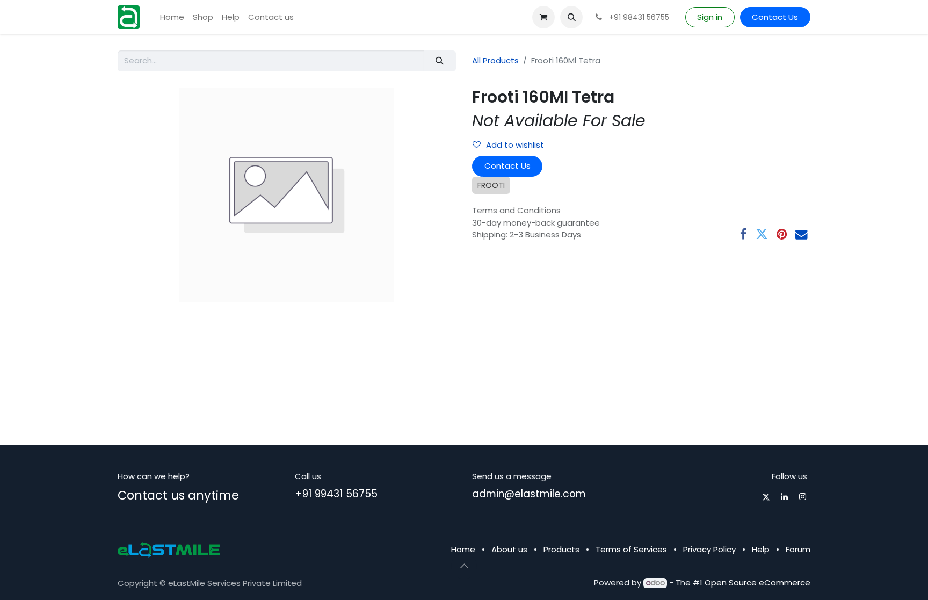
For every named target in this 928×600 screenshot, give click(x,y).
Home (463, 549)
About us (509, 549)
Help (761, 549)
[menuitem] (172, 17)
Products (561, 549)
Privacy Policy (709, 549)
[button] (571, 17)
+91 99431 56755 (336, 494)
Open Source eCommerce (757, 582)
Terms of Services (631, 549)
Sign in (709, 17)
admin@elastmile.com (529, 494)
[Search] (440, 60)
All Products (495, 60)
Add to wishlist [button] (515, 144)
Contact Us (775, 17)
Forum (798, 549)
